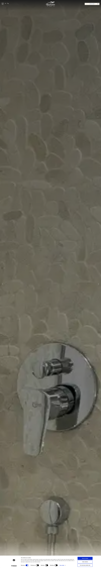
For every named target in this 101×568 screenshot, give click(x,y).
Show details (62, 565)
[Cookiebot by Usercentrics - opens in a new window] (14, 566)
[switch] (37, 565)
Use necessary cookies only (85, 565)
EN (5, 3)
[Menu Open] (3, 3)
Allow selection (85, 561)
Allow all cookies (85, 558)
